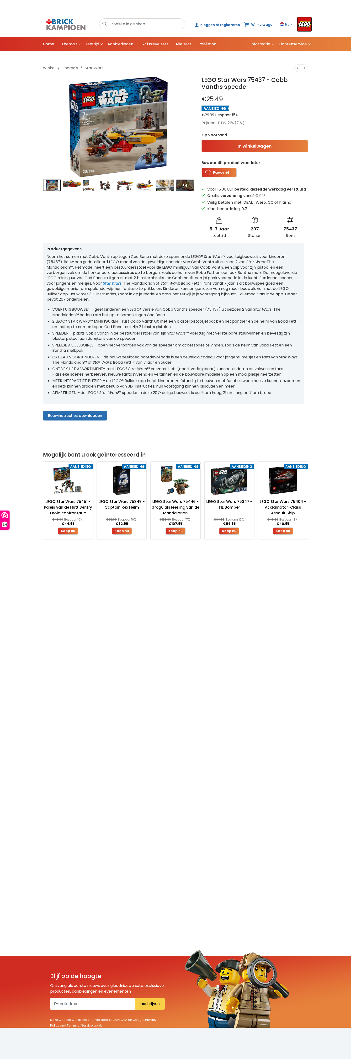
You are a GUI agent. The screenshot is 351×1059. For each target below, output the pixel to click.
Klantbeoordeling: (227, 209)
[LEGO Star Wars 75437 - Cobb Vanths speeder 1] (72, 185)
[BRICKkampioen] (66, 24)
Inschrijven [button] (150, 1003)
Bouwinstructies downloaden (75, 415)
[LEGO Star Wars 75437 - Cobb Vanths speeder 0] (52, 185)
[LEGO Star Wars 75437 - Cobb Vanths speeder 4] (125, 185)
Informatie (260, 44)
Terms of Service (80, 1025)
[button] (104, 23)
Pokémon (207, 44)
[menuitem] (297, 68)
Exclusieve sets (154, 44)
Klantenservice (293, 44)
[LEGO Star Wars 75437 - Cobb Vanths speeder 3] (105, 185)
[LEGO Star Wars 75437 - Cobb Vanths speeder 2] (88, 185)
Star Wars (94, 68)
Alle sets (183, 44)
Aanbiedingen (120, 44)
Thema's (69, 44)
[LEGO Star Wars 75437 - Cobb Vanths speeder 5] (145, 185)
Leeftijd (92, 44)
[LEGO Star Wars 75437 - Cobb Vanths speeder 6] (165, 185)
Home (48, 44)
